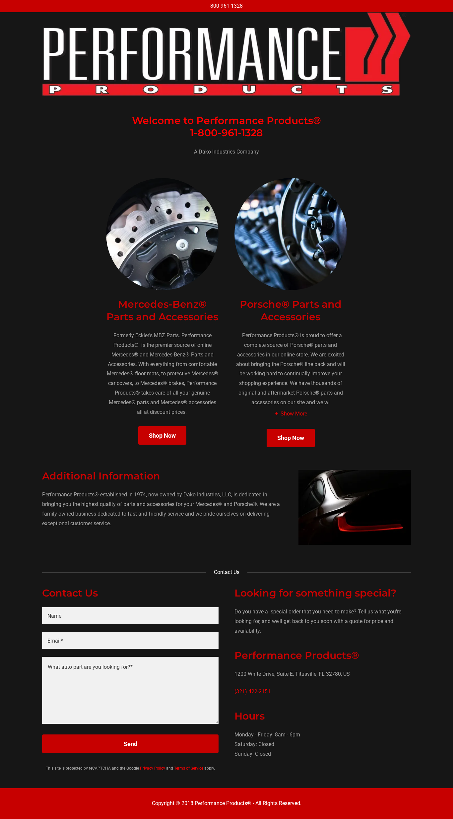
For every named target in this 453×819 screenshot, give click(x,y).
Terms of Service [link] (188, 768)
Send (130, 743)
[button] (290, 413)
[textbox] (130, 615)
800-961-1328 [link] (226, 6)
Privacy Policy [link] (152, 768)
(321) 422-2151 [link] (252, 691)
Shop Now (162, 435)
